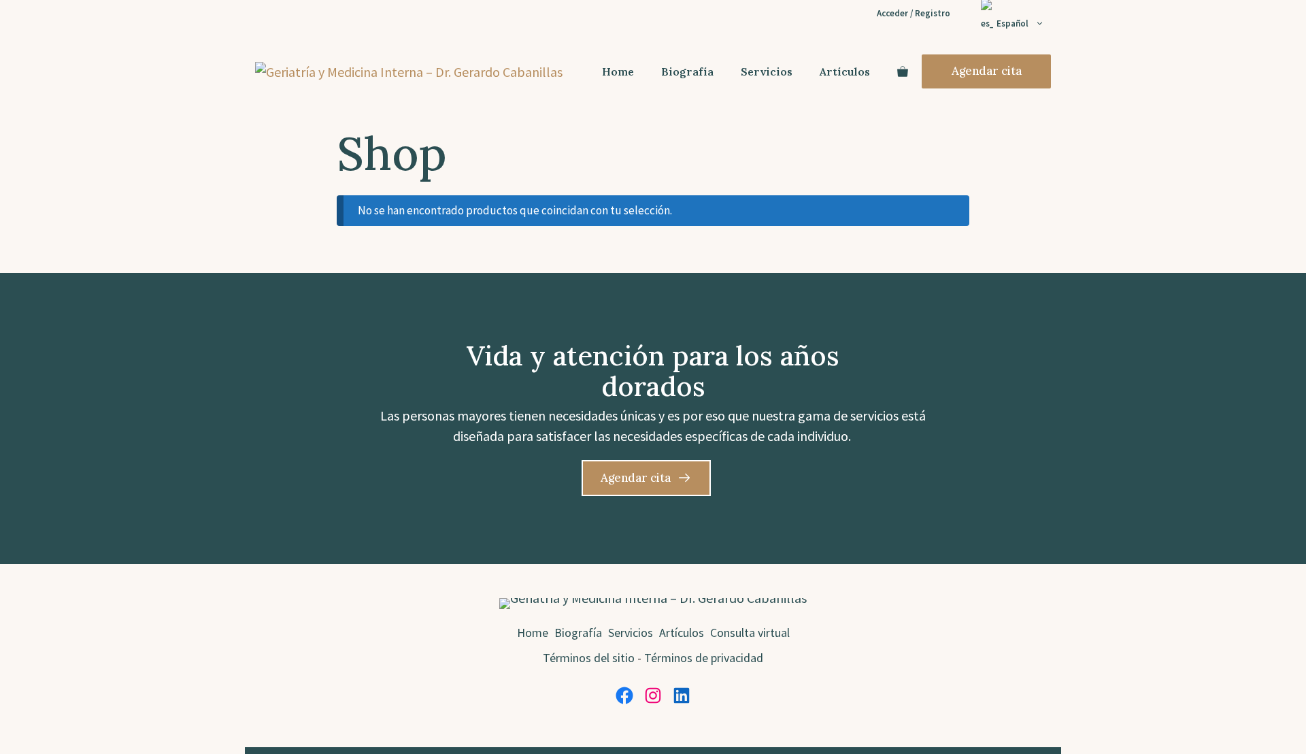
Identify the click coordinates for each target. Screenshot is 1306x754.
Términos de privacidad (703, 658)
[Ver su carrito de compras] (903, 71)
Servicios (766, 71)
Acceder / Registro (913, 13)
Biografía (687, 71)
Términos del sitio (589, 658)
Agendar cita (987, 70)
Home (618, 71)
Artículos (845, 71)
